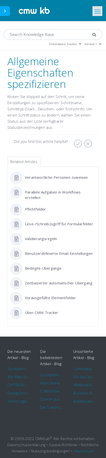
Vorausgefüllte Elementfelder (50, 297)
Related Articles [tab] (23, 161)
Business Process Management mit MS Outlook (84, 393)
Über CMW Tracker (41, 312)
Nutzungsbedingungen (50, 450)
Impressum (84, 450)
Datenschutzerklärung (26, 444)
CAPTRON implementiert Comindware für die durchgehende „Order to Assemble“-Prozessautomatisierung (18, 384)
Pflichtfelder (35, 209)
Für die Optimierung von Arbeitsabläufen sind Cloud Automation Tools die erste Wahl (84, 376)
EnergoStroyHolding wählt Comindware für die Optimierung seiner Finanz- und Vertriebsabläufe (18, 393)
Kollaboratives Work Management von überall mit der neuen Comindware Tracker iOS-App (84, 401)
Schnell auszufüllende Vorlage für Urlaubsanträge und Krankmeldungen (51, 399)
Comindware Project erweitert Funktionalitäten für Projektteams (84, 368)
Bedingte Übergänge (43, 268)
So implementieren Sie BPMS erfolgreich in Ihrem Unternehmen (18, 368)
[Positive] (77, 142)
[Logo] (34, 10)
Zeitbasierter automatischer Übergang (58, 282)
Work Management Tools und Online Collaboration (51, 382)
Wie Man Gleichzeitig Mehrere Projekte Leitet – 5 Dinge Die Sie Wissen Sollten (18, 376)
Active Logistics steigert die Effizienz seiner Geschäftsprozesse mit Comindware (18, 401)
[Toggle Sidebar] (5, 11)
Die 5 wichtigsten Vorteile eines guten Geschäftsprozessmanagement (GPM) (51, 407)
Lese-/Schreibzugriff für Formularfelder (59, 223)
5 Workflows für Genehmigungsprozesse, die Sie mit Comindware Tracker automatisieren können (51, 391)
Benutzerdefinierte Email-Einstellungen (59, 253)
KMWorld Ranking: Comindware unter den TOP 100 (84, 384)
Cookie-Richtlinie (63, 444)
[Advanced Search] (94, 34)
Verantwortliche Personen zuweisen (56, 177)
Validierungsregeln (41, 238)
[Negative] (87, 142)
